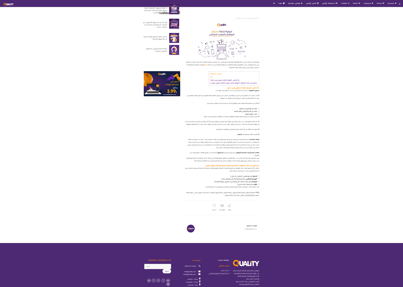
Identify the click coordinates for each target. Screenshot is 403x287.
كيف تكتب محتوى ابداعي (201, 192)
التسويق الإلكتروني (252, 18)
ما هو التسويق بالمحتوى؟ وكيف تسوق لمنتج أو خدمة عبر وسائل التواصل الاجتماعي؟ (155, 10)
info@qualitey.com (190, 271)
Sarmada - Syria (193, 285)
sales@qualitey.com (189, 274)
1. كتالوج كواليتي (225, 270)
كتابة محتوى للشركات (216, 192)
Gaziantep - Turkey (192, 282)
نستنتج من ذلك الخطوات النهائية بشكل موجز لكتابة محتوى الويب (234, 83)
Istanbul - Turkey (193, 279)
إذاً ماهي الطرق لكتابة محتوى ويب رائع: (225, 80)
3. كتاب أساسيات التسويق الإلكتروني (219, 273)
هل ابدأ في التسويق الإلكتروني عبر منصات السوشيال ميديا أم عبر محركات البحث (155, 25)
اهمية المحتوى (250, 192)
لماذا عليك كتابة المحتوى (232, 195)
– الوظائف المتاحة (224, 260)
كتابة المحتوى (227, 192)
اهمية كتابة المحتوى (238, 192)
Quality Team (241, 18)
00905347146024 (190, 266)
